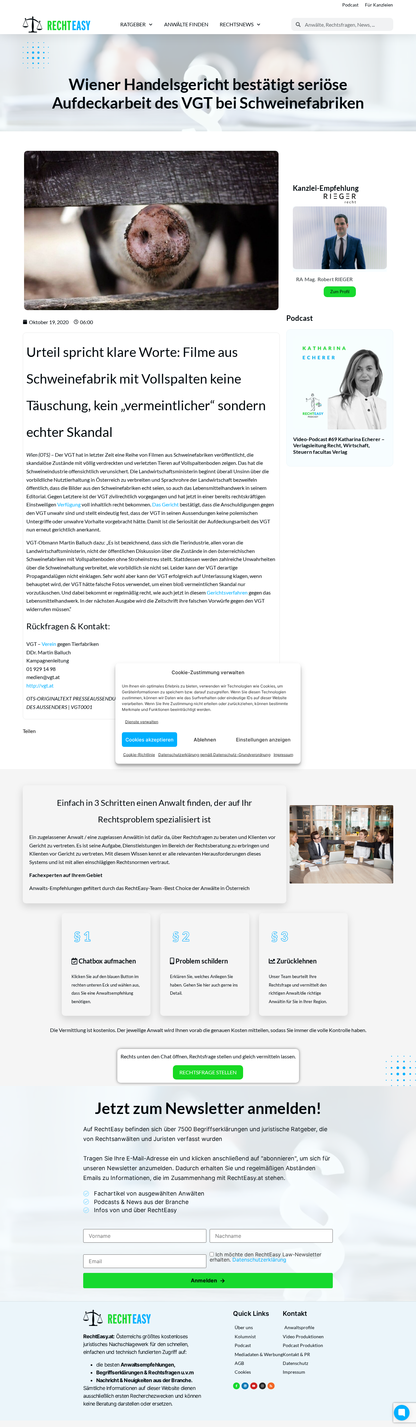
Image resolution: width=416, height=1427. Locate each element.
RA (299, 279)
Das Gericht (165, 504)
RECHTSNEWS (237, 24)
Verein (49, 644)
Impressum (283, 754)
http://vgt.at (40, 685)
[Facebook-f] (236, 1386)
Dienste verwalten (141, 721)
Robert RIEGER (335, 279)
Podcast (350, 4)
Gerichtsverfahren (227, 592)
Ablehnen (205, 739)
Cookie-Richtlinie (139, 754)
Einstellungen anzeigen (263, 739)
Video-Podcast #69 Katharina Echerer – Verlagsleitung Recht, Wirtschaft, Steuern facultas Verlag (338, 445)
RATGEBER (133, 24)
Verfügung (69, 504)
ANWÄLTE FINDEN (186, 24)
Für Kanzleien (379, 4)
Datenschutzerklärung (259, 1259)
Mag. (310, 279)
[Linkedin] (245, 1386)
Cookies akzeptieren (149, 739)
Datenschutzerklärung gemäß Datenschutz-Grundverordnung (214, 754)
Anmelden (208, 1280)
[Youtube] (253, 1386)
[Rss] (271, 1386)
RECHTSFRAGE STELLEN (208, 1072)
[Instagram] (262, 1386)
